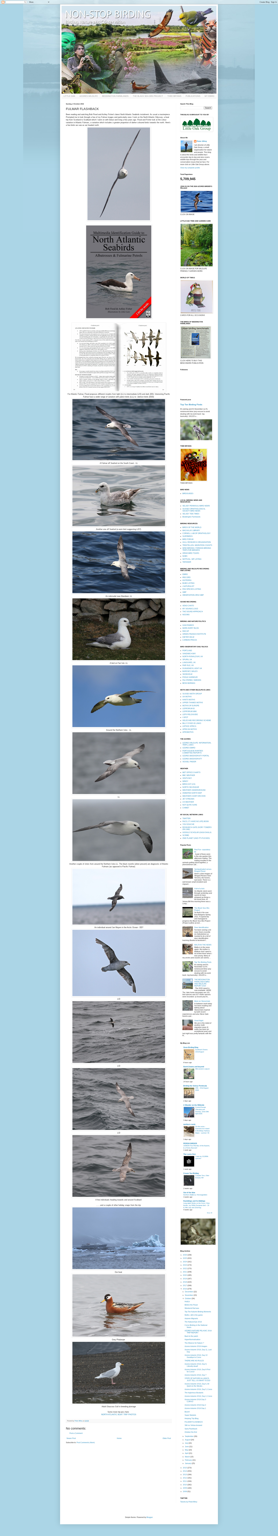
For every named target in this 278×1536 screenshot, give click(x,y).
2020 (185, 1275)
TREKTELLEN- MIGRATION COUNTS (197, 545)
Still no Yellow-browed (193, 1425)
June (187, 1447)
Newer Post (71, 1438)
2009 (185, 1488)
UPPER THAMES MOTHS (192, 703)
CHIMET (185, 808)
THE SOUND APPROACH (192, 612)
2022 (185, 1269)
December (189, 1292)
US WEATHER (188, 802)
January (188, 1463)
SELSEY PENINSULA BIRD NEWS (196, 506)
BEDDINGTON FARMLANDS (115, 96)
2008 (185, 1492)
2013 (185, 1475)
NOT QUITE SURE (189, 805)
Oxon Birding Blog (190, 1047)
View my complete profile (190, 168)
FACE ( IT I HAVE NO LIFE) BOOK (195, 821)
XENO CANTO (188, 606)
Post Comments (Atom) (86, 1443)
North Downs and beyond (193, 1067)
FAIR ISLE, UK (188, 665)
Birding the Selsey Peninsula (195, 1086)
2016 (185, 1289)
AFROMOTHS (187, 732)
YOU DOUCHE (188, 824)
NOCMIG (186, 615)
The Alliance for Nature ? (194, 1343)
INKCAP (185, 631)
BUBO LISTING (188, 583)
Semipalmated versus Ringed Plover (202, 870)
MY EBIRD (209, 96)
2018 (185, 1282)
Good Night (198, 1021)
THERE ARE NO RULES (194, 1361)
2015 (185, 1468)
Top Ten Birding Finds (191, 404)
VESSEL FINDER (189, 762)
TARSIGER (186, 562)
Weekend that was (192, 1308)
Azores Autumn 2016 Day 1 (195, 1408)
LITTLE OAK (69, 96)
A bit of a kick (199, 889)
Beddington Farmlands (191, 517)
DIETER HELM (188, 637)
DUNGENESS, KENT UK (192, 668)
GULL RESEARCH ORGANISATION (196, 542)
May (187, 1450)
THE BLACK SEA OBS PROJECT (148, 96)
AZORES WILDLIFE (88, 96)
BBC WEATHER (188, 775)
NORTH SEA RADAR (190, 787)
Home (119, 1438)
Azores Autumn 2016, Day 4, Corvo (198, 1396)
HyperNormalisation (192, 1340)
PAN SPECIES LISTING (191, 589)
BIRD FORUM (187, 539)
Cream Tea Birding (191, 1173)
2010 (185, 1485)
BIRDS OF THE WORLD (191, 527)
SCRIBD (185, 835)
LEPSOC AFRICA (189, 726)
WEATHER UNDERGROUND (194, 790)
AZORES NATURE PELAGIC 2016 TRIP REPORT (198, 1332)
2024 (185, 1262)
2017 (185, 1285)
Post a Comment (76, 1433)
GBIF (184, 592)
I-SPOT (185, 717)
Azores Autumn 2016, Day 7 (195, 1375)
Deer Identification (201, 927)
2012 (185, 1478)
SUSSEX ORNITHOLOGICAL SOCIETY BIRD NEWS (193, 510)
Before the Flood (191, 1305)
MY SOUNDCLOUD (190, 609)
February (188, 1460)
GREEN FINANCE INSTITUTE (194, 634)
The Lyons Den (189, 1154)
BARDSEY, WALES (189, 671)
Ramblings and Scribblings (194, 1201)
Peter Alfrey (202, 141)
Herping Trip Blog (192, 1418)
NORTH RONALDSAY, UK (192, 656)
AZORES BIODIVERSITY (192, 759)
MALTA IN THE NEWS (202, 945)
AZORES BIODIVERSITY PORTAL (195, 756)
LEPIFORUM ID (188, 709)
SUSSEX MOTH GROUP (192, 694)
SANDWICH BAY (189, 654)
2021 (185, 1272)
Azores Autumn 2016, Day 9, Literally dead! (196, 1365)
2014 (185, 1471)
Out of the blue (189, 1193)
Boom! (187, 1412)
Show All (209, 1213)
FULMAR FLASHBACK (194, 1422)
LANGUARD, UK (189, 662)
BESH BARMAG (188, 683)
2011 (185, 1481)
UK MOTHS (187, 697)
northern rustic (189, 1124)
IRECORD (186, 577)
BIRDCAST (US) (188, 784)
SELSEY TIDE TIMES (190, 514)
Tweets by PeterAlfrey (188, 1502)
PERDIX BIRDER (190, 1143)
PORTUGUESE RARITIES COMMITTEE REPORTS (192, 752)
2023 (185, 1265)
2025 (185, 1258)
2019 (185, 1279)
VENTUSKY (187, 778)
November (189, 1295)
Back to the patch (191, 1336)
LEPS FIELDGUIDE (190, 714)
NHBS (184, 556)
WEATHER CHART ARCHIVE (194, 796)
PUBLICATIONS (193, 96)
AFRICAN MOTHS (189, 729)
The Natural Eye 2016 (193, 1322)
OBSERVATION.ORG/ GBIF (193, 595)
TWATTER (186, 818)
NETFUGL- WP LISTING (191, 559)
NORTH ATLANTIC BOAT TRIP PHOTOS (118, 1414)
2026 (185, 1255)
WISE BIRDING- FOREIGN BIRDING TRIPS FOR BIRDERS (196, 549)
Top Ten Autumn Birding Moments (198, 1312)
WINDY (185, 781)
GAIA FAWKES (188, 625)
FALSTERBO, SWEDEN (191, 680)
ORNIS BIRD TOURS (190, 553)
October (188, 1299)
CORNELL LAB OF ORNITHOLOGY (196, 533)
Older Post (167, 1438)
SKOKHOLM (187, 674)
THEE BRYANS (174, 96)
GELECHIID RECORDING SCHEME (196, 720)
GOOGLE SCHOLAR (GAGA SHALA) (196, 832)
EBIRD (185, 574)
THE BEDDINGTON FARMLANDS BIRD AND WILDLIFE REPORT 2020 (202, 983)
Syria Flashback (191, 1429)
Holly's (187, 1302)
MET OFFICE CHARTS (191, 772)
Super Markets (190, 1415)
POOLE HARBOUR (190, 677)
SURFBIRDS (187, 536)
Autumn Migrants (191, 1319)
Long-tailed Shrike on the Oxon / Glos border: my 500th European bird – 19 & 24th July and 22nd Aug (196, 1205)
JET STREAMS (188, 799)
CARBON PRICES (189, 640)
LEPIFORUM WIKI (189, 711)
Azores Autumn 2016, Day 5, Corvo (198, 1389)
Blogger (150, 1517)
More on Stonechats (202, 1001)
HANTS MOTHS (188, 700)
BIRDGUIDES (187, 493)
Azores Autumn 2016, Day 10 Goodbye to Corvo (196, 1356)
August (188, 1440)
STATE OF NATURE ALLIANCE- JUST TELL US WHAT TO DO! (197, 1379)
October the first (191, 1432)
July (187, 1443)
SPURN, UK (187, 660)
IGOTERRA (186, 580)
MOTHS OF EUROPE (190, 706)
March (187, 1457)
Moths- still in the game (194, 1315)
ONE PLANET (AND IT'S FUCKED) (196, 838)
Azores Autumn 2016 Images (196, 1346)
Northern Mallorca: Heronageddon (195, 1195)
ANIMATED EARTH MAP (192, 793)
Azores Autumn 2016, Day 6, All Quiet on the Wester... (197, 1385)
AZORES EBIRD (188, 748)
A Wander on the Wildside (193, 1105)
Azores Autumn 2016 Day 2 (195, 1405)
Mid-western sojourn (202, 1069)
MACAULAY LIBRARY (191, 530)
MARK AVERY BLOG (190, 628)
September (189, 1436)
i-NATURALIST (188, 586)
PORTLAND (187, 651)
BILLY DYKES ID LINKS (191, 723)
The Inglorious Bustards (194, 1393)
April (187, 1453)
